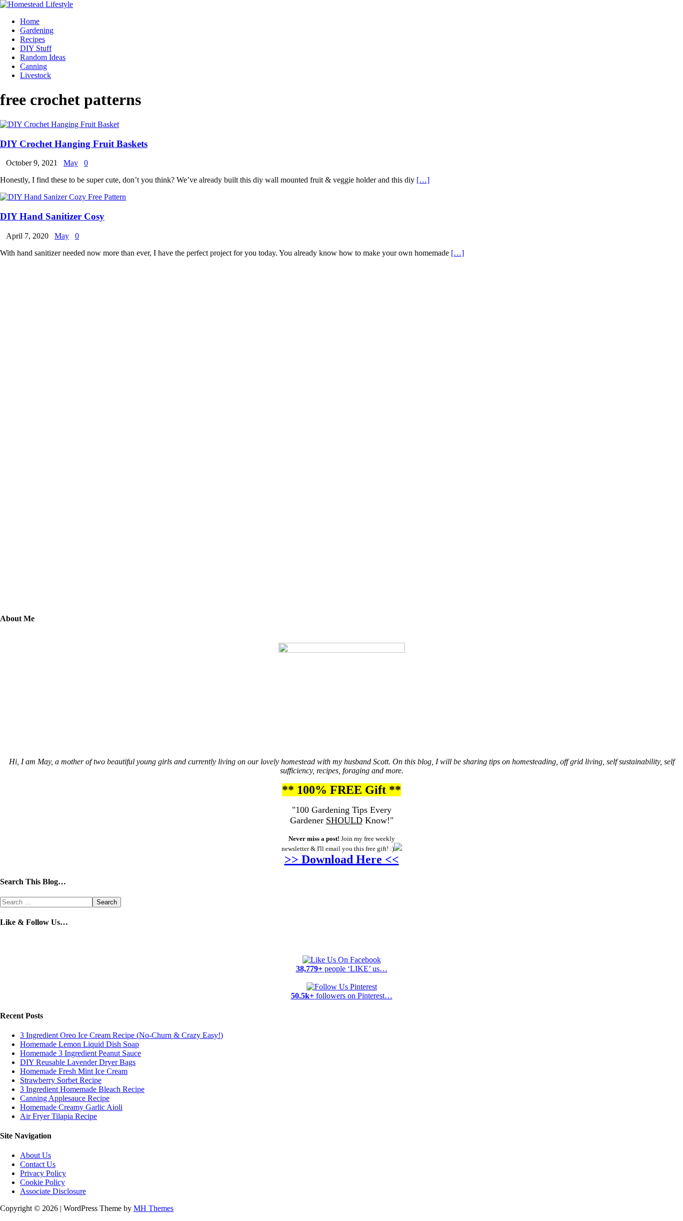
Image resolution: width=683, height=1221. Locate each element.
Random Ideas (43, 57)
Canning (33, 66)
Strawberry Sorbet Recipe (61, 1080)
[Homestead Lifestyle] (36, 4)
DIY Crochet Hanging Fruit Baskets (74, 144)
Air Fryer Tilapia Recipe (58, 1116)
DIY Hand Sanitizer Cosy (52, 216)
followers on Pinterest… (341, 995)
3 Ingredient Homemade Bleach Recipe (82, 1089)
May (71, 163)
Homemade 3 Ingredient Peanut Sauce (80, 1053)
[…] (423, 180)
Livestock (35, 75)
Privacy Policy (43, 1173)
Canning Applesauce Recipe (65, 1098)
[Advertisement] (341, 443)
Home (30, 21)
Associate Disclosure (53, 1191)
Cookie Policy (42, 1182)
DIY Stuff (36, 48)
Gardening (37, 30)
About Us (35, 1155)
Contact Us (38, 1164)
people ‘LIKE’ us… (342, 968)
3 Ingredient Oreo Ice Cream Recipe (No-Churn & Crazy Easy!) (121, 1035)
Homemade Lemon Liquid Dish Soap (79, 1044)
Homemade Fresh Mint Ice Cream (74, 1071)
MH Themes (154, 1208)
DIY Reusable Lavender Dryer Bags (78, 1062)
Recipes (32, 39)
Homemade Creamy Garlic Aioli (71, 1107)
